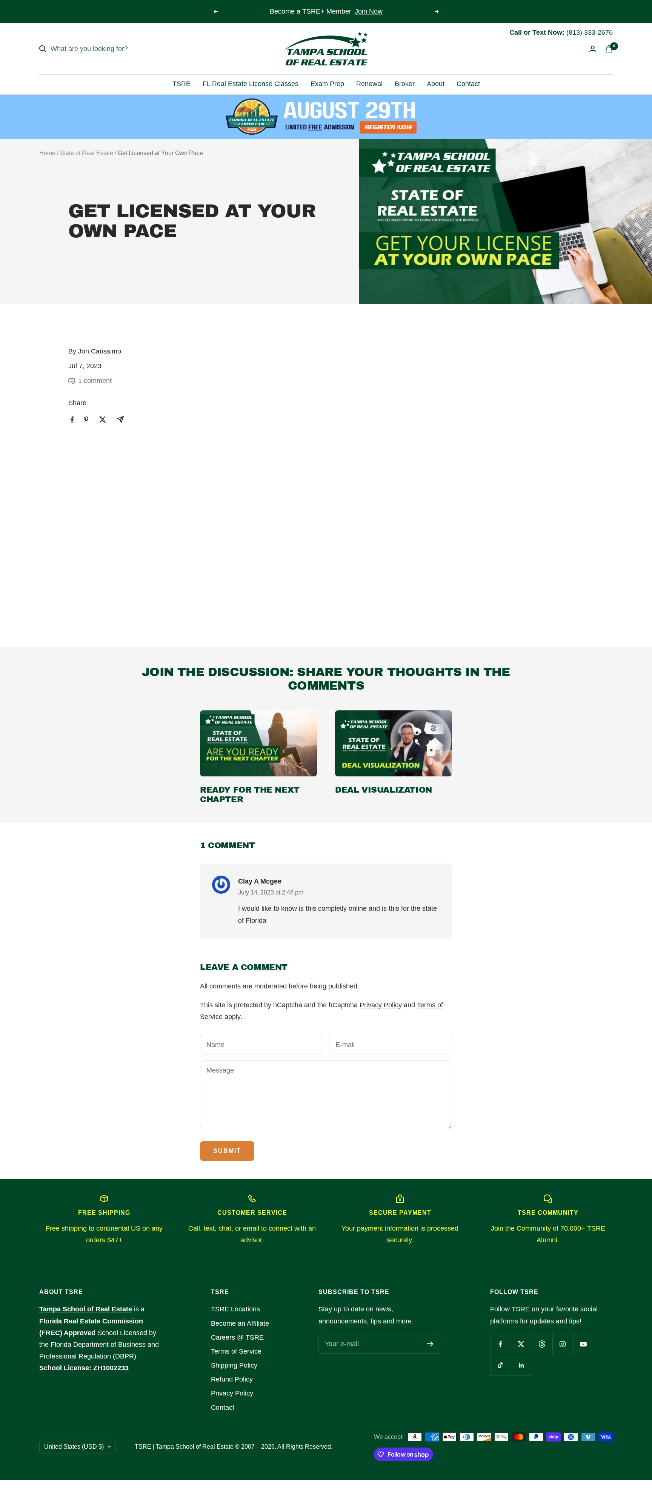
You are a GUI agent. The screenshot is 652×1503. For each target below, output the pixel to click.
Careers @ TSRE (237, 1337)
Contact (468, 84)
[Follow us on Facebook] (500, 1344)
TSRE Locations (235, 1309)
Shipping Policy (234, 1365)
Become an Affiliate (240, 1323)
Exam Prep (327, 84)
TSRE (181, 84)
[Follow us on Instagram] (562, 1344)
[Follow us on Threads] (542, 1344)
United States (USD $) (74, 1446)
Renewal (369, 84)
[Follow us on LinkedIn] (521, 1365)
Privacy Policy (381, 1005)
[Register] (430, 1343)
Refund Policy (232, 1379)
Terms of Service (236, 1351)
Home (47, 153)
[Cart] (609, 48)
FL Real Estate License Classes (250, 84)
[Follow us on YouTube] (583, 1344)
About (435, 84)
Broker (405, 84)
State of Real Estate (86, 153)
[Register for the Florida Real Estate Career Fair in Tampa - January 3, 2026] (326, 116)
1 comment (95, 380)
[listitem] (72, 419)
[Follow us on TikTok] (500, 1365)
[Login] (592, 49)
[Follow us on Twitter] (521, 1344)
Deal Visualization (383, 790)
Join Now (369, 11)
